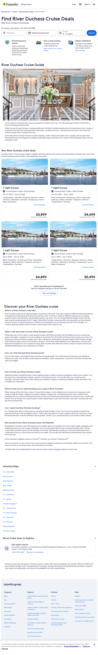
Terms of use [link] (55, 604)
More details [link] (80, 50)
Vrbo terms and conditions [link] (59, 611)
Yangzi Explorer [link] (8, 526)
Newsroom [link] (7, 611)
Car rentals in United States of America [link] (37, 624)
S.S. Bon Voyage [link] (9, 531)
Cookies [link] (53, 600)
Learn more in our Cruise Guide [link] (53, 49)
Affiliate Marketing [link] (10, 623)
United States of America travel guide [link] (37, 597)
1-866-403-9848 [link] (17, 552)
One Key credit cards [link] (34, 636)
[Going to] (13, 33)
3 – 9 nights (68, 34)
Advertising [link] (7, 619)
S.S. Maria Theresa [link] (10, 513)
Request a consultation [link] (35, 552)
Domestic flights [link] (32, 619)
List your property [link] (9, 604)
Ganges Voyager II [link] (10, 504)
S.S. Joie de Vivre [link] (9, 508)
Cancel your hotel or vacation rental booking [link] (84, 601)
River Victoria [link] (8, 476)
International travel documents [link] (85, 617)
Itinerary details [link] (39, 205)
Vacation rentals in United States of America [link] (37, 608)
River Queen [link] (7, 485)
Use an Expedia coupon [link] (82, 613)
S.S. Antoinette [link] (8, 472)
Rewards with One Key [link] (34, 632)
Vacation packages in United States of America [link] (36, 614)
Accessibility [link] (55, 615)
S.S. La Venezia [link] (8, 494)
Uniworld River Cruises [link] (26, 12)
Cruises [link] (14, 12)
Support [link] (77, 596)
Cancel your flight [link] (80, 606)
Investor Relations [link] (9, 615)
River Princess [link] (8, 481)
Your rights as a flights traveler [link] (84, 621)
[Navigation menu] (94, 4)
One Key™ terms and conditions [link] (61, 608)
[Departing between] (41, 33)
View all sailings (49, 293)
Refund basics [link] (79, 609)
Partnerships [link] (8, 608)
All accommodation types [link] (35, 629)
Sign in (87, 4)
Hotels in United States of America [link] (35, 603)
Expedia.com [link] (5, 12)
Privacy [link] (53, 596)
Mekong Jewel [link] (8, 490)
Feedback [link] (7, 627)
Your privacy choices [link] (57, 619)
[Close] (94, 644)
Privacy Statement (71, 646)
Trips (74, 4)
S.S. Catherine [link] (8, 517)
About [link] (6, 596)
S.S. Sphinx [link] (7, 499)
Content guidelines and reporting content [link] (58, 624)
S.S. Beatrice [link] (7, 522)
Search (92, 33)
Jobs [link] (5, 600)
